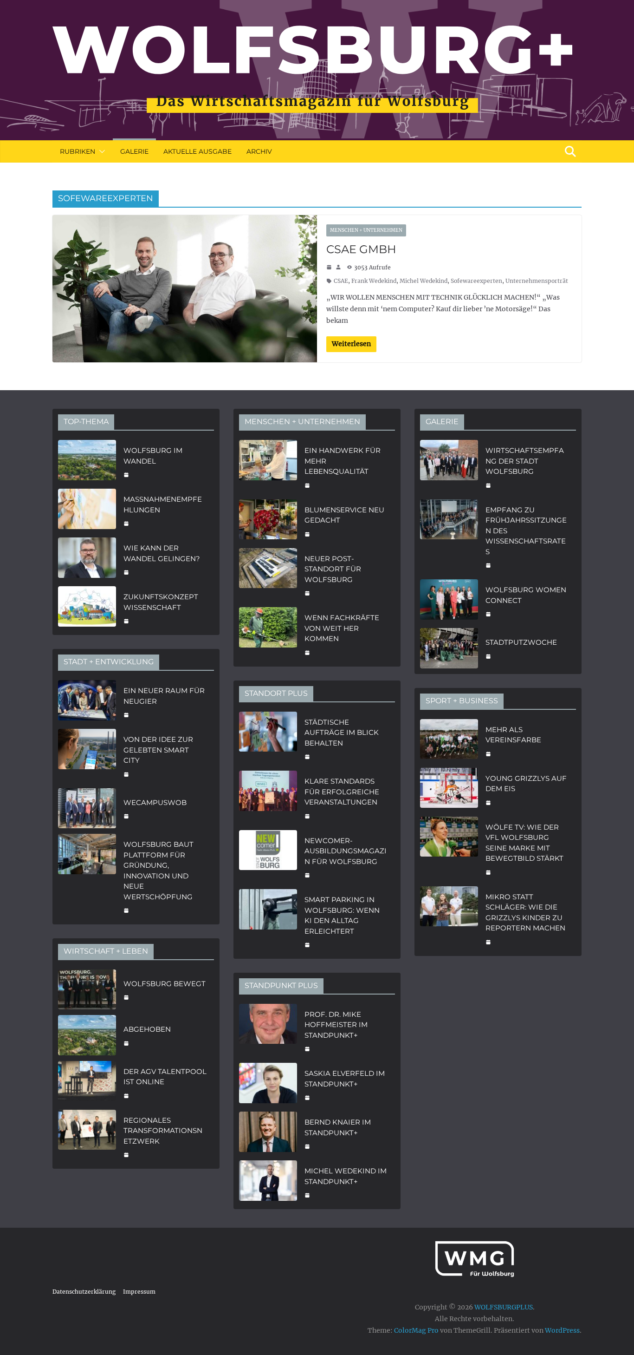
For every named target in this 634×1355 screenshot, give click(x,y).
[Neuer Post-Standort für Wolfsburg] (268, 575)
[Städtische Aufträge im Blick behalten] (268, 739)
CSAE (341, 280)
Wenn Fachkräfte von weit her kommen (341, 628)
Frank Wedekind (373, 280)
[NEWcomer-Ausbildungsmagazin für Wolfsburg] (268, 857)
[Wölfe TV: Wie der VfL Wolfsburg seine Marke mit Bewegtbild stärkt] (449, 849)
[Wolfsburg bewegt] (87, 989)
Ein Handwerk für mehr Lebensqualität (342, 461)
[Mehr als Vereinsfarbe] (449, 740)
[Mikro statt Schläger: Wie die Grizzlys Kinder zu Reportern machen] (449, 918)
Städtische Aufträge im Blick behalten (341, 732)
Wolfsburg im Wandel (152, 455)
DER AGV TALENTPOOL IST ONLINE (165, 1077)
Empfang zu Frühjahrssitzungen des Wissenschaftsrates (526, 530)
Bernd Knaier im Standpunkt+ (337, 1127)
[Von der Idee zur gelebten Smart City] (87, 756)
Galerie (134, 151)
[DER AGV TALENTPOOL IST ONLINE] (87, 1082)
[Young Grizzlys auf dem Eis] (449, 789)
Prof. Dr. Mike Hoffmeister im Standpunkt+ (336, 1025)
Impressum (139, 1291)
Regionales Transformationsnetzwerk (162, 1131)
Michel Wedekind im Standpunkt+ (345, 1176)
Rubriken (77, 151)
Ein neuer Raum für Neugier (164, 696)
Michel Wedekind (423, 280)
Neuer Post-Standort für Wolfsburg (332, 569)
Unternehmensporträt (536, 280)
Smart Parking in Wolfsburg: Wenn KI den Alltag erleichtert (342, 915)
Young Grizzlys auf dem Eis (526, 783)
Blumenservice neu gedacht (344, 515)
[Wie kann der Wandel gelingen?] (87, 559)
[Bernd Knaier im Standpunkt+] (268, 1133)
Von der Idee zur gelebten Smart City (158, 750)
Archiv (259, 151)
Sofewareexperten (476, 280)
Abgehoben (147, 1029)
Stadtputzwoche (521, 642)
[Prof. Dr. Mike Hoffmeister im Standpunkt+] (268, 1031)
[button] (100, 151)
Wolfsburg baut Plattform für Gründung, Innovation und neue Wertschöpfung (158, 870)
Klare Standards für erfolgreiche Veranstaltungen (341, 791)
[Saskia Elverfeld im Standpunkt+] (268, 1084)
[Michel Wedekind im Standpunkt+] (268, 1182)
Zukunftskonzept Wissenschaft (160, 602)
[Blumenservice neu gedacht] (268, 521)
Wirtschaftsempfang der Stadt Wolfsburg (524, 461)
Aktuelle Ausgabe (197, 151)
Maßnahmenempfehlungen (162, 504)
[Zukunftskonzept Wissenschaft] (87, 607)
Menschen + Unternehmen (366, 230)
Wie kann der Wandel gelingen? (161, 553)
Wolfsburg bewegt (164, 983)
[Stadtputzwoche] (449, 648)
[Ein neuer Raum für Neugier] (87, 701)
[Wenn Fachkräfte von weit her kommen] (268, 634)
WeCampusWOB (155, 802)
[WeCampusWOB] (87, 808)
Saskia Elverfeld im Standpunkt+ (344, 1078)
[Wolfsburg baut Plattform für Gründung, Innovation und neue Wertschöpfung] (87, 876)
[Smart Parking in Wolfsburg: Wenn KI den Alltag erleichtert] (268, 921)
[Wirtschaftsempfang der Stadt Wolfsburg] (449, 467)
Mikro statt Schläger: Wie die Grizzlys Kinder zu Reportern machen (525, 912)
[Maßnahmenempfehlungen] (87, 510)
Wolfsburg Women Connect (525, 595)
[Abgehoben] (87, 1035)
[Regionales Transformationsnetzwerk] (87, 1137)
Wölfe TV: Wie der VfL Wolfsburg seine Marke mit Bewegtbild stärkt (524, 843)
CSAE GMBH (361, 249)
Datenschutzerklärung (84, 1291)
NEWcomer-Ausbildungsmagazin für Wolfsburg (345, 851)
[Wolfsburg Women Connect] (449, 600)
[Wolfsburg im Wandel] (87, 461)
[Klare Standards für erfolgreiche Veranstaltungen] (268, 798)
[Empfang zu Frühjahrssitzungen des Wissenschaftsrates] (449, 536)
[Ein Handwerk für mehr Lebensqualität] (268, 467)
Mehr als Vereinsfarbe (513, 735)
